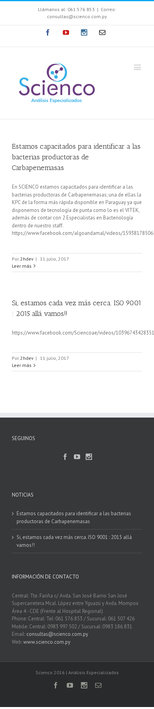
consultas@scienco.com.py (57, 634)
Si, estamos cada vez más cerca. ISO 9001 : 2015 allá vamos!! (74, 541)
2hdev (27, 259)
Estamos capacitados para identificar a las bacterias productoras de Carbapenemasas (76, 157)
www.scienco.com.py (46, 642)
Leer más (22, 266)
